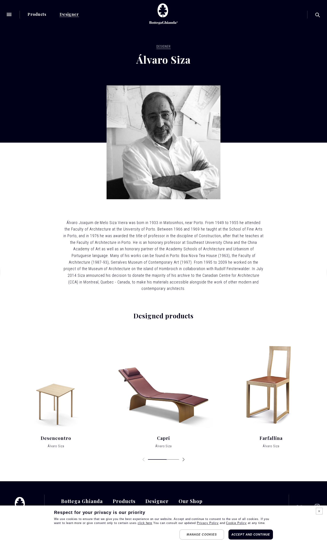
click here (145, 523)
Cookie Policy (236, 523)
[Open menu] (9, 14)
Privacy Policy (207, 523)
